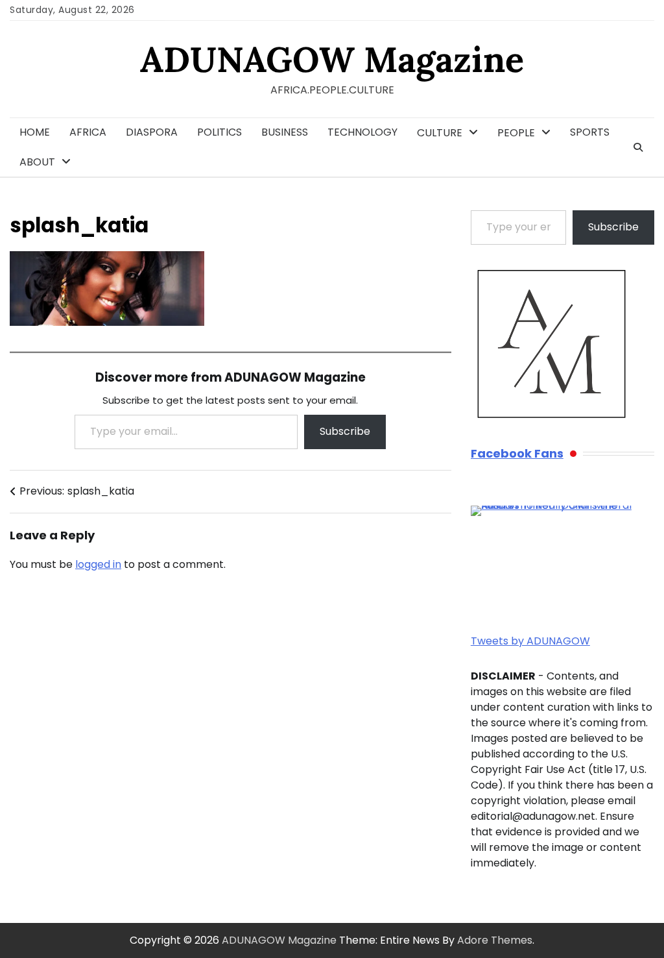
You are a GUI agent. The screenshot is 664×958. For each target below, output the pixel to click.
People (516, 132)
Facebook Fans (517, 454)
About (37, 161)
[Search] (638, 147)
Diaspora (152, 132)
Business (284, 132)
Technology (362, 132)
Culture (439, 132)
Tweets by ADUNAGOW (530, 640)
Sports (590, 132)
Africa (87, 132)
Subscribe (345, 431)
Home (34, 132)
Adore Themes (494, 940)
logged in (98, 564)
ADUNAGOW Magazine (332, 59)
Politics (219, 132)
